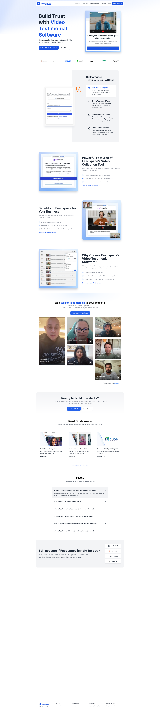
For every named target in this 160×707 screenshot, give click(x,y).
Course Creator (76, 706)
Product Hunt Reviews (112, 706)
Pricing (104, 3)
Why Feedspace (94, 3)
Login (109, 3)
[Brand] (44, 3)
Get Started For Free (73, 409)
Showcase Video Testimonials (91, 283)
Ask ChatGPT (114, 546)
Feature (85, 3)
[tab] (101, 91)
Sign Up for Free (117, 3)
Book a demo (86, 409)
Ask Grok (114, 561)
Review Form (59, 706)
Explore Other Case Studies (79, 465)
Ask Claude (114, 551)
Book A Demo (64, 47)
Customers (77, 3)
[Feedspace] (46, 704)
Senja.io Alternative (95, 706)
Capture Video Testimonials (47, 47)
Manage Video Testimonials (47, 232)
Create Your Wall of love (80, 313)
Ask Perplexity (114, 556)
